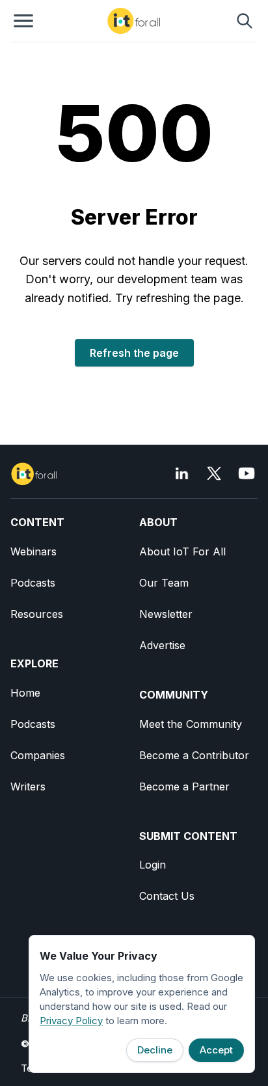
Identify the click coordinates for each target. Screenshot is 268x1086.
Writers (28, 786)
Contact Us (166, 895)
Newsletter (166, 613)
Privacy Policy (71, 1020)
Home (25, 692)
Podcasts (32, 582)
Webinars (33, 551)
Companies (37, 755)
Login (152, 864)
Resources (36, 613)
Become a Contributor (194, 755)
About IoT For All (182, 551)
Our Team (164, 582)
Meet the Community (190, 724)
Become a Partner (184, 786)
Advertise (162, 645)
